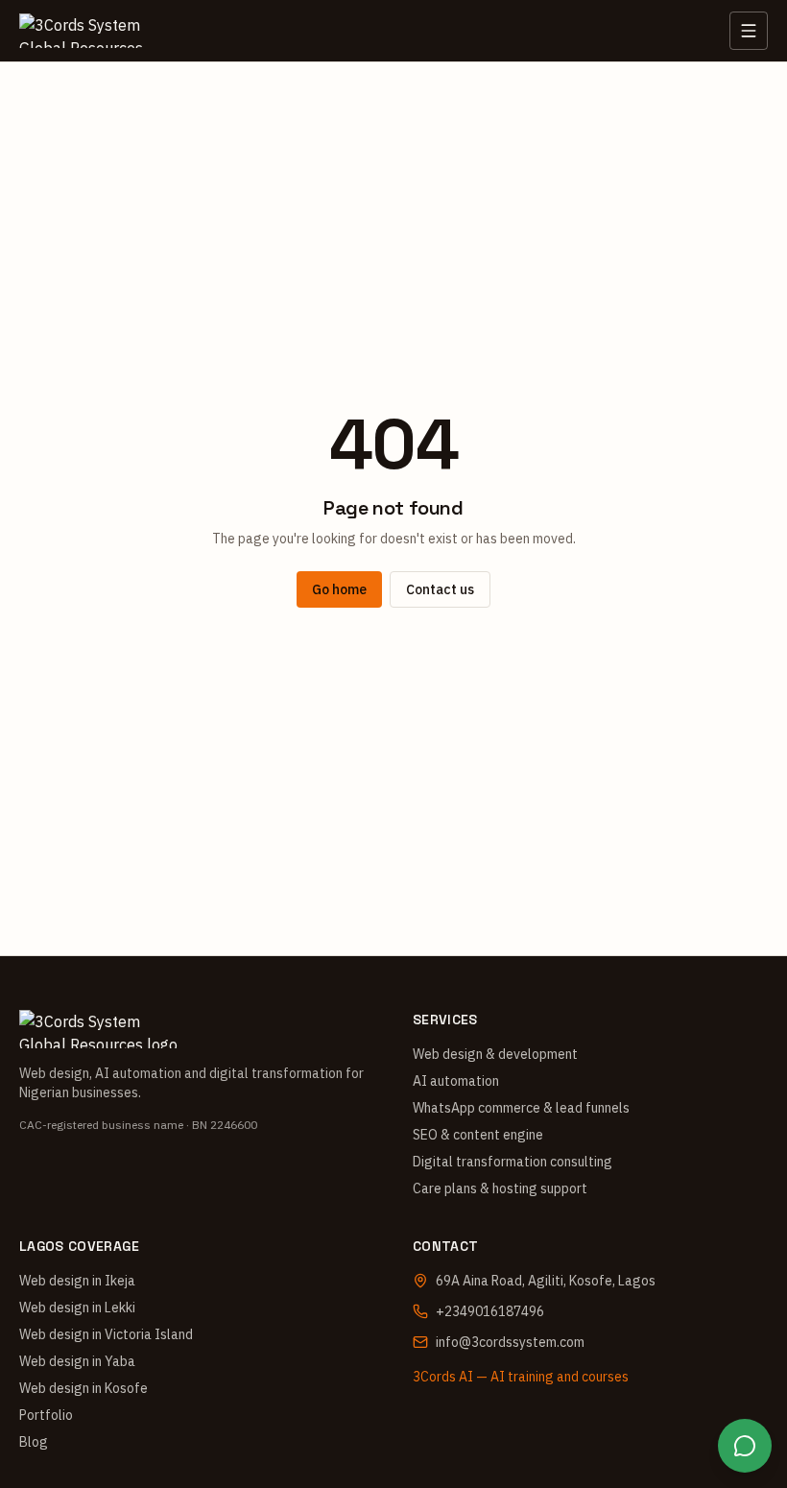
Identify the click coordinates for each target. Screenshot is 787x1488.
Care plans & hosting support (500, 1188)
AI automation (456, 1081)
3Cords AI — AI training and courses (521, 1376)
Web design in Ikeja (77, 1280)
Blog (33, 1442)
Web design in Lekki (77, 1307)
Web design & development (495, 1054)
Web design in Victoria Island (106, 1334)
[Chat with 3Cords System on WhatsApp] (745, 1446)
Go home (339, 589)
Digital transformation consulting (512, 1161)
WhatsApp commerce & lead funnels (521, 1107)
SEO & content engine (478, 1134)
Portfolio (46, 1415)
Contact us (440, 589)
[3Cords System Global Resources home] (90, 30)
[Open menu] (748, 31)
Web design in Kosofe (83, 1388)
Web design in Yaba (77, 1361)
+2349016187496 (490, 1311)
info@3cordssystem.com (510, 1342)
